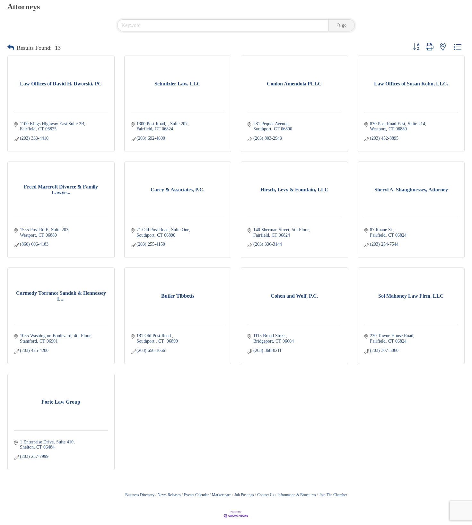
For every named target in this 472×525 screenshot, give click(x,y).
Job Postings (244, 495)
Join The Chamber (333, 495)
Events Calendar (196, 495)
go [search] (344, 25)
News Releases (169, 495)
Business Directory (139, 495)
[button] (10, 48)
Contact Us (265, 495)
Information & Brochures (296, 495)
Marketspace (221, 495)
